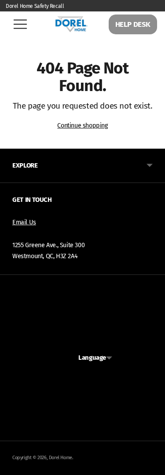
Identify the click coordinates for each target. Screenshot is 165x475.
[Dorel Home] (71, 24)
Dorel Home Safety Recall (35, 6)
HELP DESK (132, 24)
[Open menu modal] (20, 24)
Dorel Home (60, 457)
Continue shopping (82, 125)
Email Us (24, 222)
